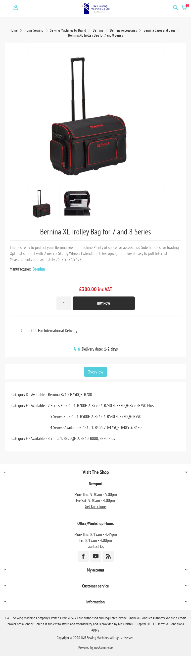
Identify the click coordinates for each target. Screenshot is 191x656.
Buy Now (103, 303)
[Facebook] (83, 556)
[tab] (95, 372)
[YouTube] (95, 556)
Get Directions (95, 506)
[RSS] (108, 556)
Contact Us (29, 330)
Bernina (39, 269)
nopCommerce (103, 647)
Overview (95, 371)
